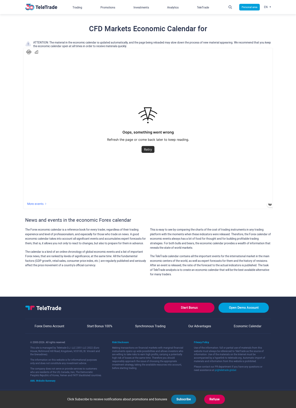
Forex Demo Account (49, 326)
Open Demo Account (244, 308)
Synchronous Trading (150, 326)
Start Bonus (189, 308)
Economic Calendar (247, 326)
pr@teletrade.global (225, 370)
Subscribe (183, 399)
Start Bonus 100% (99, 326)
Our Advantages (199, 326)
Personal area (249, 7)
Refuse (214, 399)
